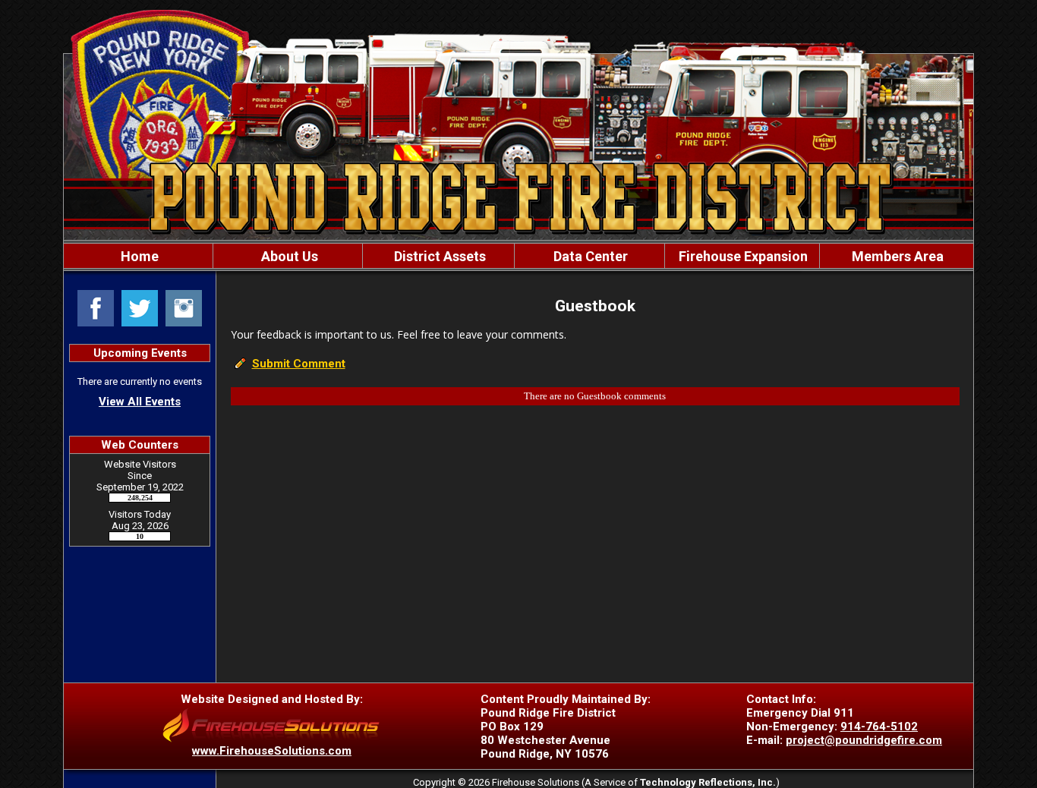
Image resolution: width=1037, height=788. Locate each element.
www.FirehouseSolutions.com (271, 751)
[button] (288, 255)
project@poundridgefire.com (864, 740)
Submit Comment (298, 363)
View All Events (140, 401)
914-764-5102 (879, 726)
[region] (518, 256)
